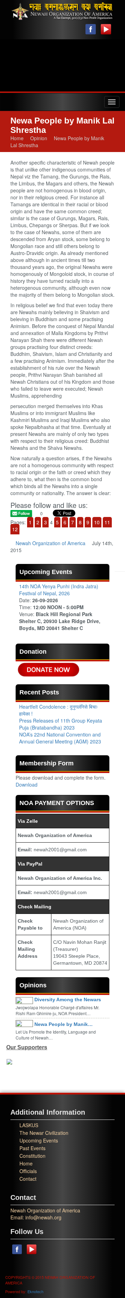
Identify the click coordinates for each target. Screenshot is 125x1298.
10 (97, 522)
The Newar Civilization (43, 1132)
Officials (28, 1171)
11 (107, 522)
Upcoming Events (38, 1140)
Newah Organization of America (50, 543)
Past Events (32, 1148)
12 (15, 529)
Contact (27, 1178)
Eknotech (35, 1291)
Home (17, 138)
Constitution (32, 1155)
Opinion (38, 138)
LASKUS (28, 1125)
